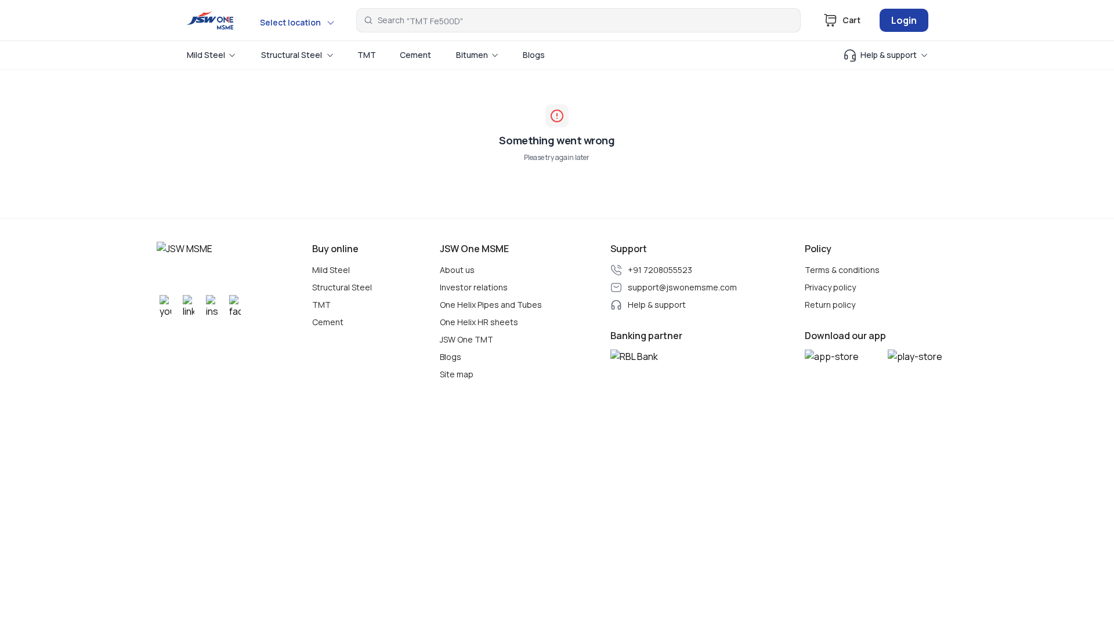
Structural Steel (342, 287)
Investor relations (474, 287)
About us (457, 270)
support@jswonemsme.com (682, 287)
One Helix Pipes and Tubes (491, 305)
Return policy (830, 305)
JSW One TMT (466, 339)
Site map (456, 374)
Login (904, 20)
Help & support (657, 305)
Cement (327, 322)
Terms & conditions (842, 270)
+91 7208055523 (660, 270)
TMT (321, 305)
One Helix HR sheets (479, 322)
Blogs (450, 357)
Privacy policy (830, 287)
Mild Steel (331, 270)
